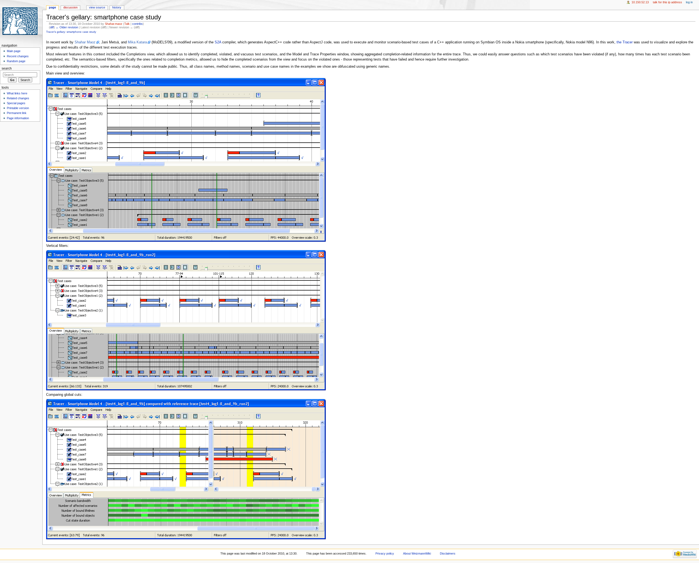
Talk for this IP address (667, 2)
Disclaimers (447, 553)
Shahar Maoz (85, 42)
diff (52, 27)
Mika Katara (137, 42)
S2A (218, 42)
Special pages (16, 103)
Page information (18, 118)
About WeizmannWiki (417, 553)
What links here (17, 93)
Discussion (70, 7)
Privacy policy (384, 553)
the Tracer (625, 42)
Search (7, 68)
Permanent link (16, 113)
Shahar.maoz (113, 23)
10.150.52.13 (640, 2)
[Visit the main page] (21, 21)
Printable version (18, 108)
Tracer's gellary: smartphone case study (71, 31)
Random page (16, 61)
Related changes (18, 98)
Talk (127, 23)
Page (52, 7)
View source (97, 7)
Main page (13, 51)
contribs (137, 23)
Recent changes (18, 56)
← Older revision (67, 27)
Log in (689, 2)
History (116, 7)
